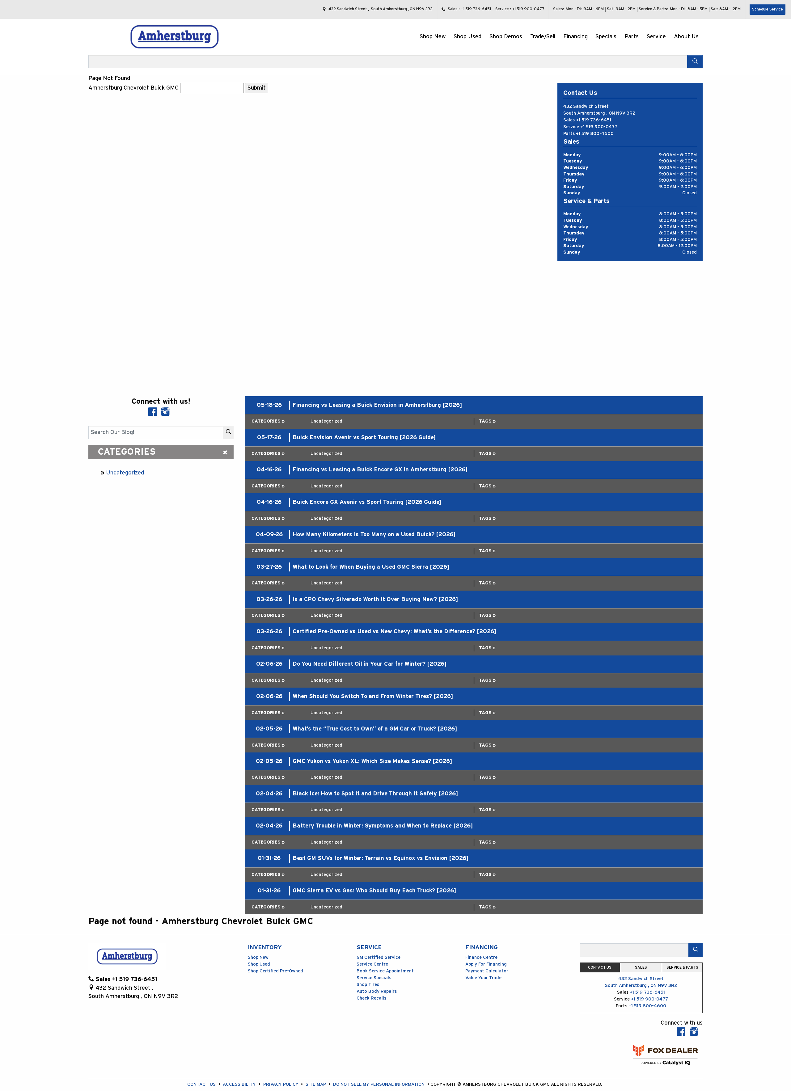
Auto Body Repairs (377, 991)
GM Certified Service (378, 957)
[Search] (694, 61)
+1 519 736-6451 (593, 120)
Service (369, 947)
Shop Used (259, 964)
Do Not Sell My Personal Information (379, 1084)
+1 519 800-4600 (595, 133)
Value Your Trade (483, 977)
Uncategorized (125, 473)
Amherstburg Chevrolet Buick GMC (133, 88)
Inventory (265, 947)
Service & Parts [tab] (682, 967)
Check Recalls (371, 998)
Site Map (316, 1084)
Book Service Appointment (385, 971)
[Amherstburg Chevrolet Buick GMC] (174, 37)
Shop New (258, 957)
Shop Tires (368, 984)
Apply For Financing (486, 964)
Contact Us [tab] (599, 967)
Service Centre (372, 964)
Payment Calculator (486, 971)
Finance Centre (481, 957)
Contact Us (202, 1084)
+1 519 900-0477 (598, 126)
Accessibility (240, 1084)
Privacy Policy (281, 1084)
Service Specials (374, 977)
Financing (481, 947)
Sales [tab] (641, 967)
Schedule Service (767, 9)
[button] (433, 37)
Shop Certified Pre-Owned (275, 971)
